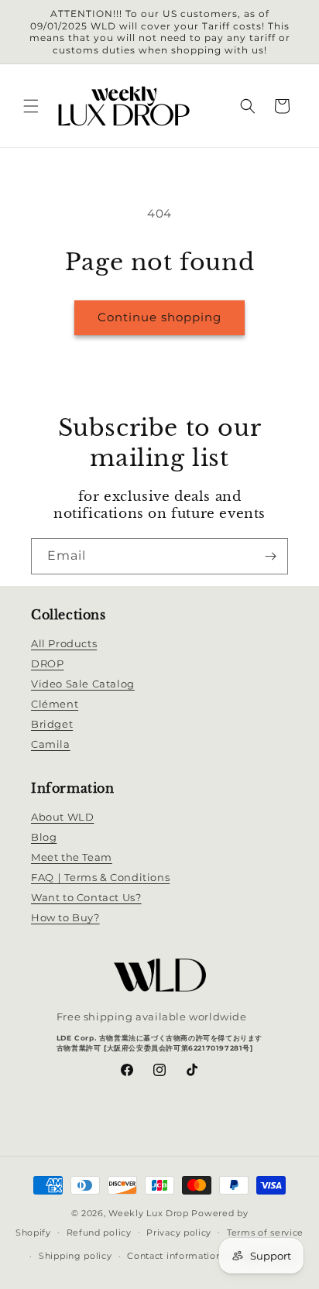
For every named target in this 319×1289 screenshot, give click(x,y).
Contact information (174, 1255)
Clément (54, 704)
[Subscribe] (270, 556)
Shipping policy (75, 1255)
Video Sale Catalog (83, 683)
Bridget (52, 724)
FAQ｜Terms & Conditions (100, 877)
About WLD (62, 817)
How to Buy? (65, 917)
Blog (44, 837)
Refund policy (99, 1232)
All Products (64, 643)
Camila (50, 744)
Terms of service (265, 1232)
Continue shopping (159, 317)
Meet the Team (71, 857)
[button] (31, 106)
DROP (47, 663)
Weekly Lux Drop (148, 1213)
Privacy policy (178, 1232)
